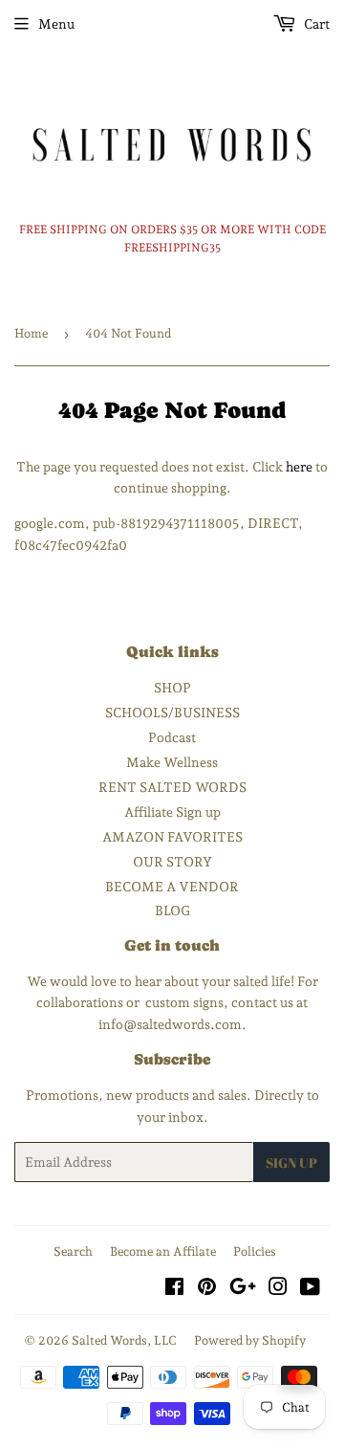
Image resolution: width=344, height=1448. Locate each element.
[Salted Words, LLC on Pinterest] (207, 1289)
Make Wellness (172, 762)
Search (73, 1251)
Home (31, 333)
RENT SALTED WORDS (172, 787)
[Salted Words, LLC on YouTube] (310, 1289)
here (299, 466)
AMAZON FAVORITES (172, 837)
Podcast (172, 737)
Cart (315, 24)
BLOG (172, 910)
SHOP (172, 687)
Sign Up (291, 1162)
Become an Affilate (163, 1251)
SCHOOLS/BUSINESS (172, 712)
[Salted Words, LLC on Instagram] (278, 1289)
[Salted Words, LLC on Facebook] (174, 1289)
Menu (56, 24)
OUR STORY (172, 861)
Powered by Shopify (250, 1340)
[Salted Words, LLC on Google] (242, 1289)
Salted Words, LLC (124, 1340)
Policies (254, 1251)
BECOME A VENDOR (172, 886)
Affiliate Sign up (172, 812)
